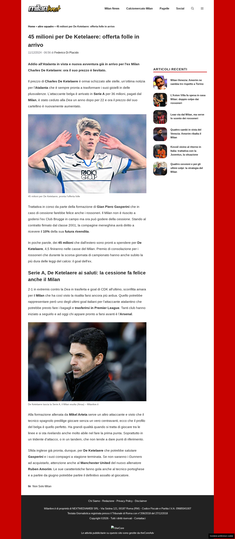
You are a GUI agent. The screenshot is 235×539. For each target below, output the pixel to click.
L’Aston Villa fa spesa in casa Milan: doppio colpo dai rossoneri (187, 99)
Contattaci (140, 518)
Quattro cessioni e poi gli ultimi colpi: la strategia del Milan (186, 168)
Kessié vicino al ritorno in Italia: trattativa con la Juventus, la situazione (185, 150)
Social (180, 8)
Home (31, 26)
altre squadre (46, 26)
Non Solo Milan (42, 486)
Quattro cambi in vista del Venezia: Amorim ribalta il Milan (185, 133)
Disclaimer (141, 500)
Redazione (108, 500)
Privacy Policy (124, 500)
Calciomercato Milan (139, 8)
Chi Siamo (94, 500)
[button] (192, 8)
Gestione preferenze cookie (221, 536)
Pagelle (164, 8)
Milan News (112, 8)
